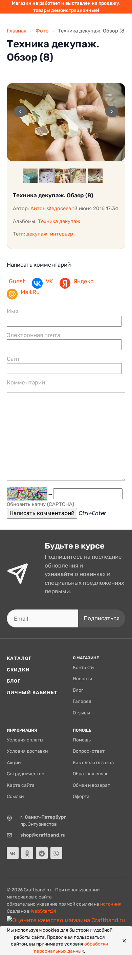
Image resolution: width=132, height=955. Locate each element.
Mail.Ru (30, 292)
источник (110, 904)
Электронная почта (33, 335)
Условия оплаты (25, 739)
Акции (14, 762)
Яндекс (83, 281)
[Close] (122, 941)
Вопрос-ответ (89, 751)
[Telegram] (42, 853)
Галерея (82, 701)
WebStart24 (44, 911)
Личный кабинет (32, 692)
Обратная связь (90, 773)
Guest (17, 281)
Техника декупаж (59, 221)
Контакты (83, 667)
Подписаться (101, 618)
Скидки (18, 669)
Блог (14, 681)
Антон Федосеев (50, 208)
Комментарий (26, 382)
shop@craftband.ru (43, 835)
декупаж (36, 234)
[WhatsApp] (56, 853)
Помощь (82, 739)
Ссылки (15, 796)
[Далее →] (66, 122)
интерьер (61, 234)
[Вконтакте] (13, 853)
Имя (12, 311)
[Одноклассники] (27, 853)
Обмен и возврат (91, 785)
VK (49, 281)
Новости (82, 678)
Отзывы (81, 712)
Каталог (19, 658)
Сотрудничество (25, 773)
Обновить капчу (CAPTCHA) (40, 504)
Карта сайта (21, 785)
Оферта (81, 796)
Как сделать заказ (93, 762)
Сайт (13, 358)
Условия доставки (27, 751)
